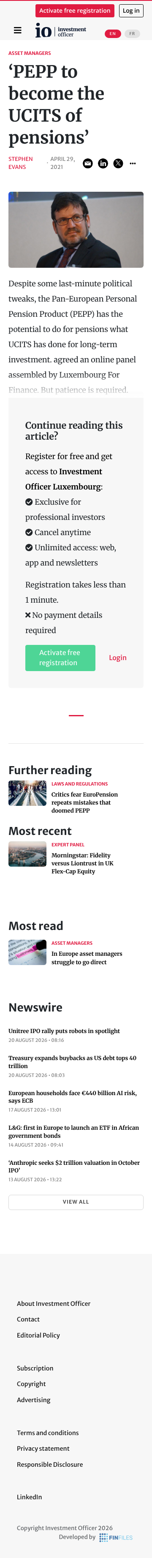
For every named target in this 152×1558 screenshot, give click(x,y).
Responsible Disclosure (50, 1464)
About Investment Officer (53, 1304)
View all (76, 1202)
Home (36, 26)
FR (132, 33)
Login (118, 658)
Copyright (31, 1384)
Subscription (35, 1368)
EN (113, 33)
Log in (131, 11)
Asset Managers (29, 54)
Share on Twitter (118, 163)
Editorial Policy (38, 1335)
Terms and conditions (48, 1433)
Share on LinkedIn (103, 163)
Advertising (33, 1400)
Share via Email (88, 163)
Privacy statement (43, 1448)
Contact (28, 1319)
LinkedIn (29, 1497)
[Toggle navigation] (17, 30)
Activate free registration (75, 11)
